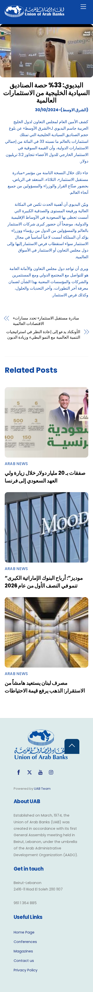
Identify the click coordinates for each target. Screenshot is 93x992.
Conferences (25, 941)
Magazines (23, 951)
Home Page (24, 932)
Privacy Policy (25, 970)
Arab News (16, 464)
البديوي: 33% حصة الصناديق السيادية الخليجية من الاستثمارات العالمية (46, 93)
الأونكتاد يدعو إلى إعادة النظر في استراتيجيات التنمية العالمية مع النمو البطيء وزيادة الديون (43, 334)
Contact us (24, 960)
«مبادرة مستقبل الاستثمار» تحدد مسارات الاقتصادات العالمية (46, 320)
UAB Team (42, 788)
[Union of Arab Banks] (34, 15)
